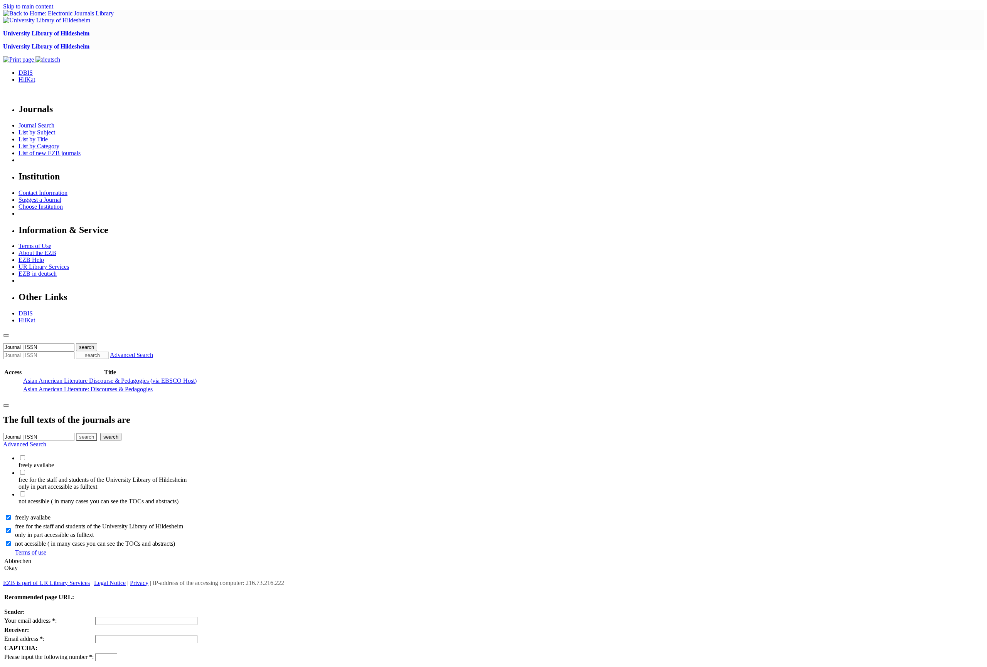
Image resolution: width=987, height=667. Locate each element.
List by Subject (37, 132)
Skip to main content (28, 6)
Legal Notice (110, 583)
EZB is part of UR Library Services (46, 583)
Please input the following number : (49, 657)
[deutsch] (47, 59)
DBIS (26, 72)
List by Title (33, 139)
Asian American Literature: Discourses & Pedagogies (88, 389)
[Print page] (19, 59)
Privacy (139, 583)
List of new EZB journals (50, 153)
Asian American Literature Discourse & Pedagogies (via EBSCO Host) (110, 380)
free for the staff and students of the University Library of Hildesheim (99, 526)
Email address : (24, 638)
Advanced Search (131, 355)
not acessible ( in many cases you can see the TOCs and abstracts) (95, 543)
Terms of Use (35, 246)
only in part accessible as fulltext (54, 534)
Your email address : (30, 620)
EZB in (38, 273)
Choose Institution (41, 206)
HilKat (27, 79)
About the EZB (37, 253)
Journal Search (36, 125)
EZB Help (31, 259)
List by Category (39, 146)
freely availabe (33, 517)
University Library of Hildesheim (46, 33)
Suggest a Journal (40, 199)
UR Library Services (44, 266)
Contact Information (43, 192)
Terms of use (30, 552)
